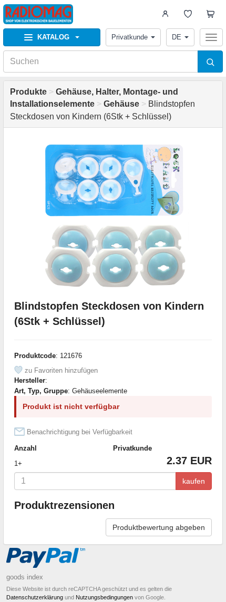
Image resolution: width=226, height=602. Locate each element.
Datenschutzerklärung (34, 597)
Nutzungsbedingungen (104, 597)
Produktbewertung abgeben (158, 527)
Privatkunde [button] (129, 37)
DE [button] (176, 37)
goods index (24, 577)
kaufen (193, 481)
